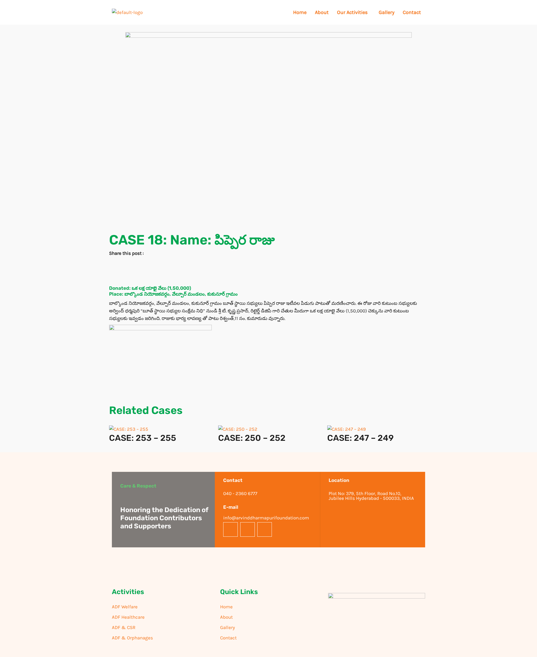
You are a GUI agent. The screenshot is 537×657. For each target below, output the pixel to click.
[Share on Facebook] (268, 263)
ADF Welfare (125, 606)
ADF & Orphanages (132, 637)
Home (300, 12)
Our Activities (352, 12)
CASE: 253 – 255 (142, 438)
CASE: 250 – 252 (252, 438)
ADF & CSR (123, 627)
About (322, 12)
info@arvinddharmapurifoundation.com (266, 518)
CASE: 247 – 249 (360, 438)
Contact (412, 12)
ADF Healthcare (128, 617)
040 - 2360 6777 (240, 493)
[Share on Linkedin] (268, 279)
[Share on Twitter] (268, 271)
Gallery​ (386, 12)
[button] (354, 12)
